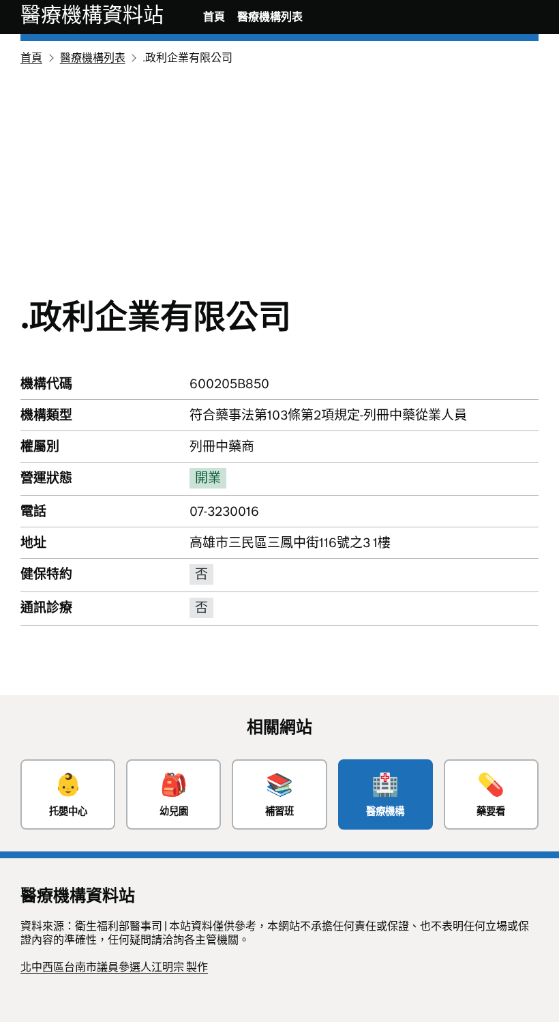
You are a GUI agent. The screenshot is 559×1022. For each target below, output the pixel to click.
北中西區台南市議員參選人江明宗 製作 (114, 967)
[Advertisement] (279, 170)
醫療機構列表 (270, 16)
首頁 (214, 16)
